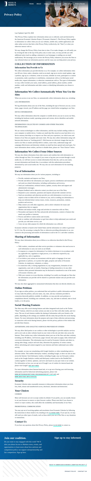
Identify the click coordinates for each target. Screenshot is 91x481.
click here (57, 425)
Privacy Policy (70, 471)
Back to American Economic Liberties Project (67, 464)
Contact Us (82, 471)
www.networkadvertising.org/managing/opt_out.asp (35, 374)
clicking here (54, 412)
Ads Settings (34, 365)
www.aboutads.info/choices (26, 376)
